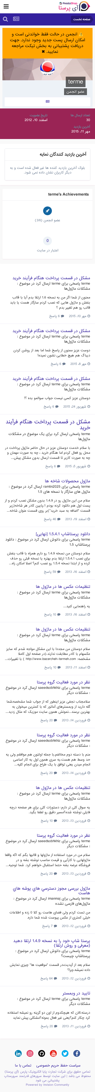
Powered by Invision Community (47, 1085)
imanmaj (54, 899)
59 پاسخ (50, 572)
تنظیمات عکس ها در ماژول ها (63, 586)
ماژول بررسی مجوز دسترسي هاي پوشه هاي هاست (51, 890)
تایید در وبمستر (76, 993)
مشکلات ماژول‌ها (77, 289)
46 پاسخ (50, 519)
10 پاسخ (50, 614)
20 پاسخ (47, 720)
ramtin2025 (51, 487)
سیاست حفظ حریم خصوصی (58, 1065)
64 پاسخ (47, 978)
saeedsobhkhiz (49, 688)
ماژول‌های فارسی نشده (72, 904)
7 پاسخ (48, 926)
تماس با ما (23, 1065)
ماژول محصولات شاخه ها (67, 481)
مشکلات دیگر (77, 693)
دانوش (55, 539)
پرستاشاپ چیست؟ (75, 956)
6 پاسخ (55, 316)
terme (85, 284)
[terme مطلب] (47, 102)
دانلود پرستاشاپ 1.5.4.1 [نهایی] (63, 534)
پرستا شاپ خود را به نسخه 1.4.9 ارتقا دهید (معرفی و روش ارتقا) (51, 943)
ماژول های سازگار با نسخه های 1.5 (64, 492)
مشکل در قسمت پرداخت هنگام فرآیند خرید (51, 278)
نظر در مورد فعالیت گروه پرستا (63, 682)
